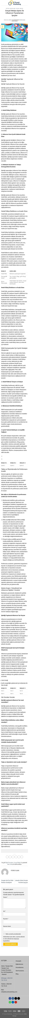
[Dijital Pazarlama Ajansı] (14, 2)
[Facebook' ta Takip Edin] (10, 998)
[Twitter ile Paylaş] (13, 857)
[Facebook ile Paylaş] (10, 857)
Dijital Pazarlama (10, 8)
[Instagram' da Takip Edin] (13, 998)
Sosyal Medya (19, 8)
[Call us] (10, 1002)
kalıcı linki (9, 864)
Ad (4, 911)
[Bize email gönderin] (18, 998)
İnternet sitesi (7, 926)
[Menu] (2, 3)
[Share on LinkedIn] (21, 857)
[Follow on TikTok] (15, 998)
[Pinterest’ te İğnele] (19, 857)
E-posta (5, 918)
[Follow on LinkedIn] (13, 1002)
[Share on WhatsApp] (7, 857)
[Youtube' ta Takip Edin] (15, 1002)
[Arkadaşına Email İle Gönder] (16, 857)
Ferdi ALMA (22, 19)
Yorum (5, 897)
